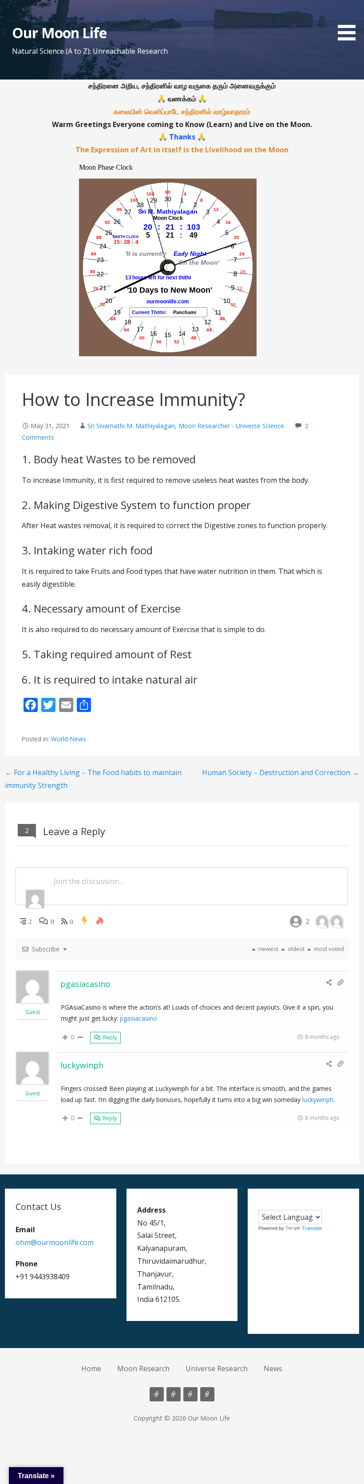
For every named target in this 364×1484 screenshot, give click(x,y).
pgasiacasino (85, 984)
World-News (68, 739)
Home (91, 1368)
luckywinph (81, 1065)
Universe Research (217, 1368)
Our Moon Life (59, 32)
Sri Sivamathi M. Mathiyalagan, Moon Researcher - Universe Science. (186, 426)
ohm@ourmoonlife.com (55, 1242)
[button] (350, 22)
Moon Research (143, 1368)
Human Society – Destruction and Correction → (280, 772)
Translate (312, 1228)
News (273, 1368)
